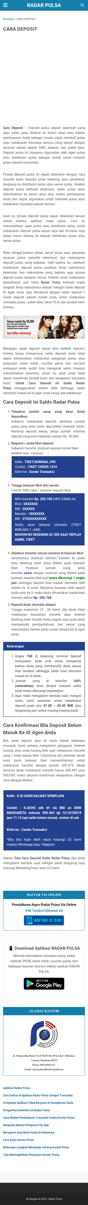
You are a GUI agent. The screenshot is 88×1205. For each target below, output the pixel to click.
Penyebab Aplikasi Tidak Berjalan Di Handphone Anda (38, 1102)
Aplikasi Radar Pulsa (16, 1088)
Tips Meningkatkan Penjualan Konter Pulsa (31, 1154)
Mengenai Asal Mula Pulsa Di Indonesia (28, 1132)
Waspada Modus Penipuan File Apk (26, 1125)
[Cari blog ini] (82, 5)
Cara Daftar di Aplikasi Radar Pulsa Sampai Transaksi (38, 1095)
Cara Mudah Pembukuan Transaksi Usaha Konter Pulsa (39, 1117)
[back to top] (80, 1196)
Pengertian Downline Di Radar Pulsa (26, 1110)
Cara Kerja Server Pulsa (18, 1140)
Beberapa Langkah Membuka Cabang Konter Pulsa (36, 1147)
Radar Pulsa (44, 5)
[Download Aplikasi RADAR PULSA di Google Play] (44, 989)
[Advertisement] (44, 81)
